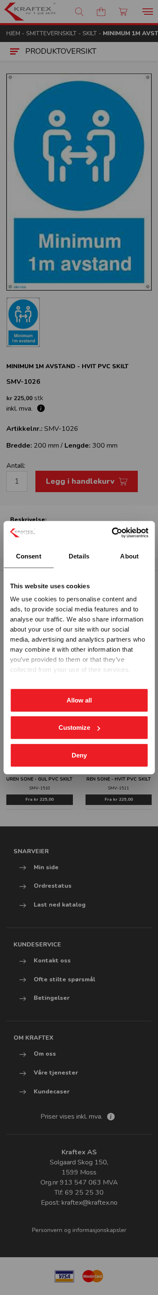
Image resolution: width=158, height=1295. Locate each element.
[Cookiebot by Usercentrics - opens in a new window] (112, 532)
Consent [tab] (28, 555)
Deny (79, 754)
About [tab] (129, 555)
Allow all (79, 699)
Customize (74, 727)
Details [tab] (79, 555)
